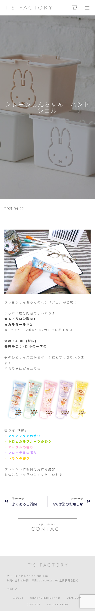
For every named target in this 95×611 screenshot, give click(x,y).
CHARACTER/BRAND (45, 598)
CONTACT (34, 604)
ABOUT (18, 598)
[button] (87, 7)
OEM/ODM (74, 598)
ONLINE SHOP (57, 604)
